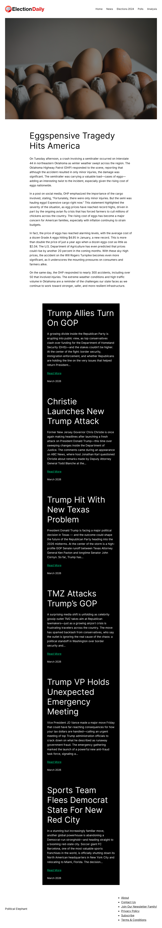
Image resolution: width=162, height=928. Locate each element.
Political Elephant (16, 908)
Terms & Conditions (133, 920)
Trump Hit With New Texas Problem (76, 509)
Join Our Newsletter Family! (139, 906)
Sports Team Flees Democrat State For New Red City (77, 805)
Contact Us (128, 902)
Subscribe (127, 915)
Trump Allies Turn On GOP (80, 318)
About (125, 897)
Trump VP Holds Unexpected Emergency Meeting (78, 696)
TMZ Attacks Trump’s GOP (72, 598)
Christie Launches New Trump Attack (75, 411)
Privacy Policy (130, 911)
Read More (54, 373)
